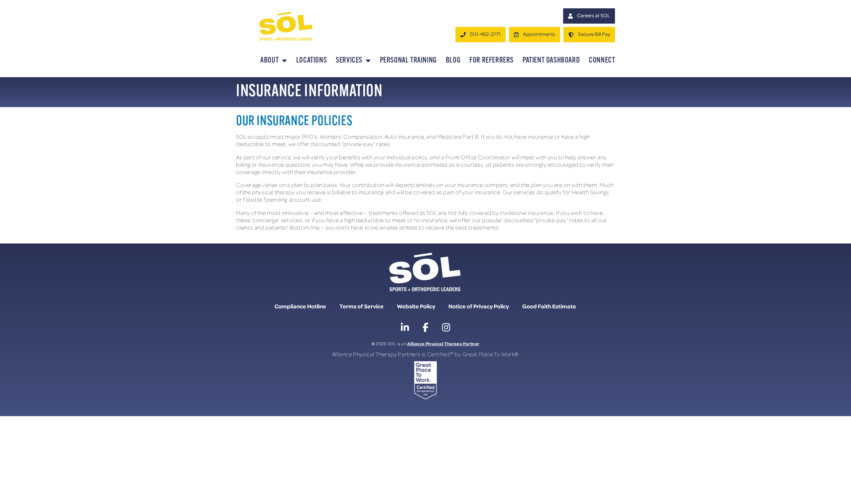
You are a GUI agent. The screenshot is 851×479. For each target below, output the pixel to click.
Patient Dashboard (551, 61)
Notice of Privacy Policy (478, 306)
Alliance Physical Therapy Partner (443, 343)
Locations (311, 61)
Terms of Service (361, 306)
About (269, 61)
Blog (453, 61)
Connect (602, 61)
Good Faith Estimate (549, 306)
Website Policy (416, 306)
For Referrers (491, 61)
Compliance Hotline (300, 306)
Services (349, 61)
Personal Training (408, 61)
